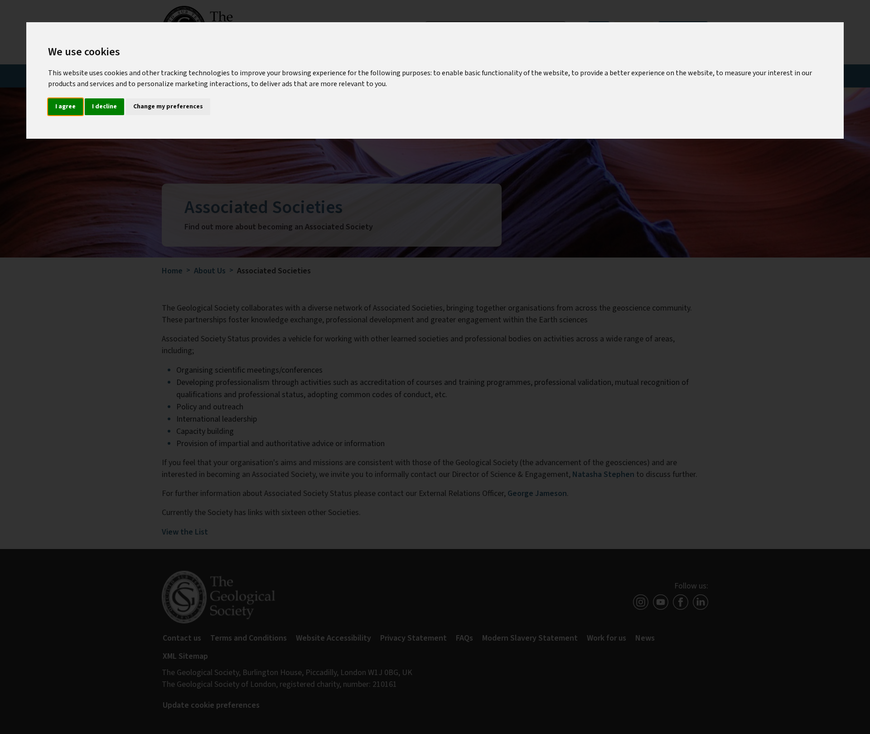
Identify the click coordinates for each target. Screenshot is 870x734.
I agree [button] (65, 106)
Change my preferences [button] (168, 106)
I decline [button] (104, 106)
